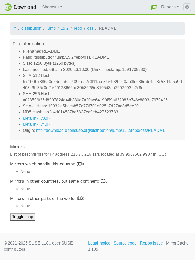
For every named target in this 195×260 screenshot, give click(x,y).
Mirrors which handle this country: (43, 163)
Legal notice (99, 243)
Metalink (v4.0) (36, 124)
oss (90, 28)
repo (78, 28)
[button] (154, 7)
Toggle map (22, 217)
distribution (31, 28)
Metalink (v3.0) (36, 118)
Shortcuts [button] (50, 7)
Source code (125, 243)
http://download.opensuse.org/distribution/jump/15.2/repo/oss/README (101, 130)
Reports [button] (168, 7)
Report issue (151, 243)
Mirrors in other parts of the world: (43, 198)
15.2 (65, 28)
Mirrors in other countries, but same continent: (55, 181)
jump (51, 28)
